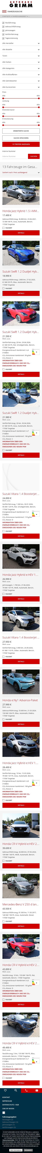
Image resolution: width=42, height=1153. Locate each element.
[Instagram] (4, 1112)
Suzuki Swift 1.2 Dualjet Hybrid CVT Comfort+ (21, 271)
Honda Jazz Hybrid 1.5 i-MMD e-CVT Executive (21, 211)
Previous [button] (4, 194)
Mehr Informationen (15, 1150)
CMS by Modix (8, 1108)
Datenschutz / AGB (10, 1105)
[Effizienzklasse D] (36, 512)
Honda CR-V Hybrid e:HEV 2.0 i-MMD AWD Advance (21, 843)
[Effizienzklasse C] (36, 350)
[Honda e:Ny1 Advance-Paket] (21, 683)
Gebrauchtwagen (10, 1122)
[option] (21, 194)
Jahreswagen (8, 1125)
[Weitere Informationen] (21, 4)
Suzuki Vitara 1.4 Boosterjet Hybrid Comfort (21, 494)
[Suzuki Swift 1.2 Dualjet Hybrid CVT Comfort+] (21, 255)
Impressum (7, 1101)
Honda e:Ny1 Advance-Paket (20, 700)
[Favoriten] (5, 1090)
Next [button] (38, 194)
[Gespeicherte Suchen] (15, 1090)
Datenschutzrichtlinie (8, 1140)
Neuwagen (7, 1119)
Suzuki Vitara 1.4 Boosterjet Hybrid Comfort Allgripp (21, 637)
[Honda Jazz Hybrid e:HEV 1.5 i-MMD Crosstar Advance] (21, 558)
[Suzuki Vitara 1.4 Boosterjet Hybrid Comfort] (21, 477)
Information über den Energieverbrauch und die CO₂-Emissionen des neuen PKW (16, 363)
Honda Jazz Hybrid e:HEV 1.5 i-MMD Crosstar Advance (21, 574)
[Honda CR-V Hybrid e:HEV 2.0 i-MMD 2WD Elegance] (21, 948)
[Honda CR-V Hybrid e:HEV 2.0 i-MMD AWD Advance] (21, 827)
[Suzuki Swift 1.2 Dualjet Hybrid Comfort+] (21, 315)
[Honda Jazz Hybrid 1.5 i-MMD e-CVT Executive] (21, 194)
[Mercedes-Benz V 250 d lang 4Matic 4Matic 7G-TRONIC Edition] (21, 888)
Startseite (6, 16)
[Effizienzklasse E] (36, 1059)
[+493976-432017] (26, 1090)
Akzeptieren (28, 1150)
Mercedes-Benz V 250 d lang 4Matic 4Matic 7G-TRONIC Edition (21, 904)
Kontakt (6, 1097)
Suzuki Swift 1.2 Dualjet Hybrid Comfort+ (21, 332)
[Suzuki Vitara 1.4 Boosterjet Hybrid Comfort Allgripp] (21, 621)
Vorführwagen (9, 1127)
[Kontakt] (37, 1090)
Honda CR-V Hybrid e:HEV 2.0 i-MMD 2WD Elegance (21, 965)
